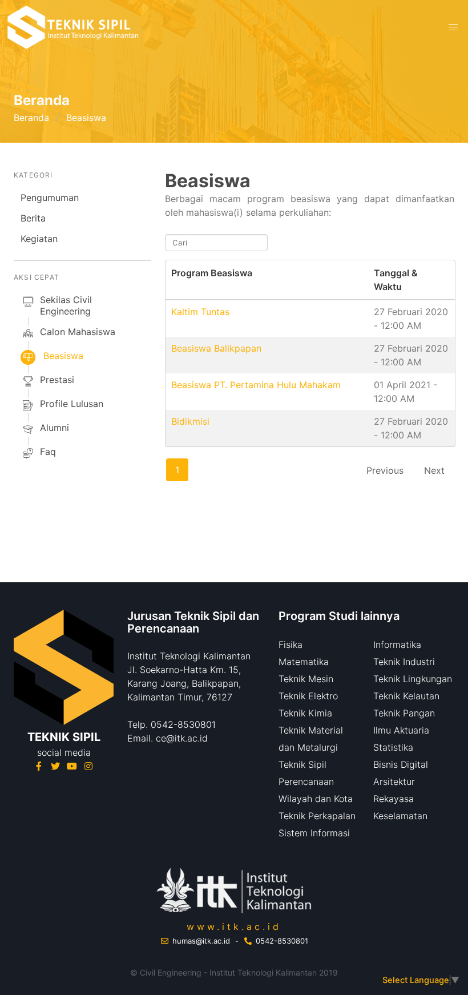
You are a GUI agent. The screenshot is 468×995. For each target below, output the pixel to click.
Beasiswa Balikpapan (216, 348)
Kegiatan (39, 238)
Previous (385, 470)
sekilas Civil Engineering (66, 305)
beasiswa (63, 355)
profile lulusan (71, 403)
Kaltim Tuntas (200, 311)
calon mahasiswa (77, 331)
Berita (33, 218)
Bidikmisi (190, 421)
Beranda (31, 117)
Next (434, 470)
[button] (453, 27)
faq (48, 451)
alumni (54, 427)
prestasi (57, 379)
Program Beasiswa (211, 273)
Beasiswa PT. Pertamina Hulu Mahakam (256, 384)
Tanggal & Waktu (396, 279)
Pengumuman (50, 197)
